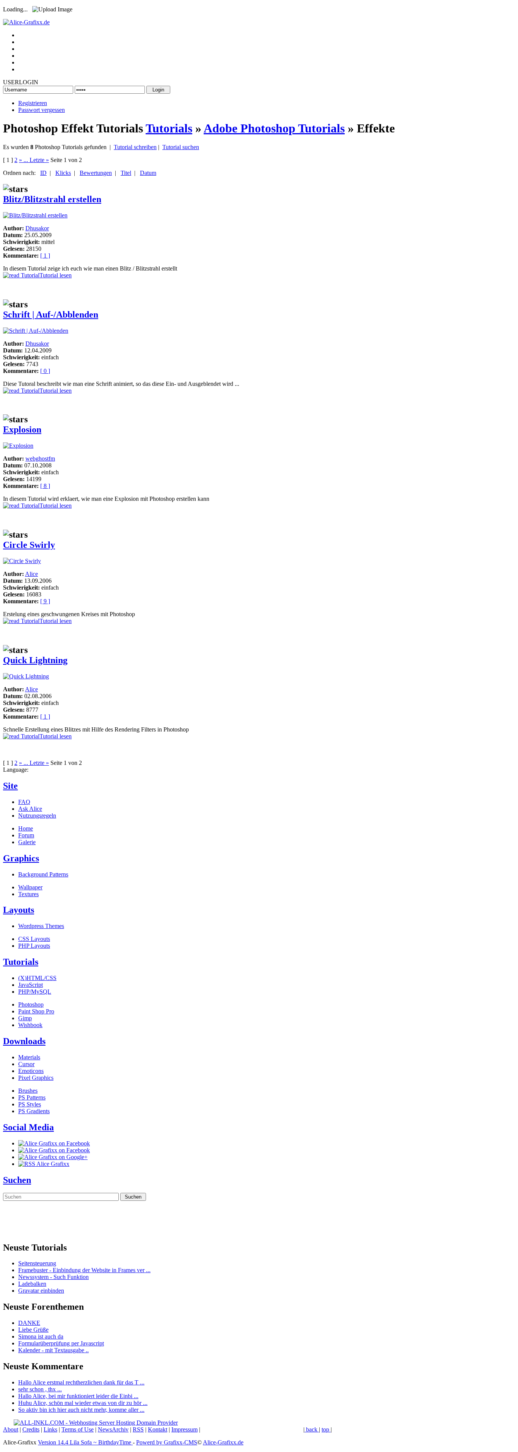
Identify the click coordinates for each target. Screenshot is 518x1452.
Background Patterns (43, 874)
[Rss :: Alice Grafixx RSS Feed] (43, 1164)
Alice (31, 574)
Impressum (184, 1429)
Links (50, 1429)
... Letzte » (36, 160)
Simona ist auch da (40, 1336)
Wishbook (30, 1025)
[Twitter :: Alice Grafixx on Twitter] (54, 1150)
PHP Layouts (34, 945)
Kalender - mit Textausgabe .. (53, 1350)
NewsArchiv (113, 1429)
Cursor (26, 1064)
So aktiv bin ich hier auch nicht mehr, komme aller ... (81, 1409)
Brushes (28, 1090)
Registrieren (32, 103)
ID (43, 173)
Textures (28, 894)
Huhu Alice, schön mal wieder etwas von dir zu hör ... (83, 1403)
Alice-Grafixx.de (223, 1442)
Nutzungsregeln (37, 815)
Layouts (18, 910)
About (10, 1429)
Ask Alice (30, 808)
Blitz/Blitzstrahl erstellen (52, 199)
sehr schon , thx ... (40, 1389)
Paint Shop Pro (36, 1011)
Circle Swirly (29, 545)
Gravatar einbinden (41, 1290)
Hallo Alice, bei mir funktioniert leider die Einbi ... (78, 1396)
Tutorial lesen (55, 275)
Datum (148, 173)
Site (10, 786)
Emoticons (31, 1071)
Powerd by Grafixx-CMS (166, 1442)
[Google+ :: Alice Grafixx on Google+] (53, 1157)
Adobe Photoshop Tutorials (274, 128)
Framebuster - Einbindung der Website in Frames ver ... (84, 1270)
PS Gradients (34, 1111)
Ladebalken (32, 1284)
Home (25, 828)
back (312, 1429)
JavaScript (30, 985)
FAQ (24, 802)
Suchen (17, 1180)
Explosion (22, 429)
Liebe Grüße (33, 1329)
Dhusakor (37, 228)
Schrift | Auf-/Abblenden (50, 314)
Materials (29, 1057)
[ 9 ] (45, 601)
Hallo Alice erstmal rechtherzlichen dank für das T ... (81, 1382)
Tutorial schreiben (135, 147)
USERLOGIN (20, 82)
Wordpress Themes (41, 926)
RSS (138, 1429)
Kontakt (157, 1429)
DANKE (29, 1323)
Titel (126, 173)
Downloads (24, 1041)
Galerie (27, 842)
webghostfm (40, 458)
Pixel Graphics (35, 1077)
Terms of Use (77, 1429)
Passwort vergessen (41, 110)
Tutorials (169, 128)
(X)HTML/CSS (37, 978)
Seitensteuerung (37, 1263)
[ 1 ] (45, 255)
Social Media (28, 1127)
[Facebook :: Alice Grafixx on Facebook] (54, 1143)
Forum (26, 835)
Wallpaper (30, 887)
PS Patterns (32, 1097)
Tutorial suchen (180, 147)
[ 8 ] (45, 486)
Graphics (21, 858)
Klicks (63, 173)
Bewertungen (96, 173)
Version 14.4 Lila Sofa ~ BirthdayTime (85, 1442)
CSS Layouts (34, 939)
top (326, 1429)
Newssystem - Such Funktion (53, 1277)
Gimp (25, 1018)
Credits (30, 1429)
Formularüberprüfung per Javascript (61, 1343)
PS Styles (29, 1104)
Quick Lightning (35, 660)
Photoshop (31, 1004)
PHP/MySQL (34, 991)
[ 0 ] (45, 371)
